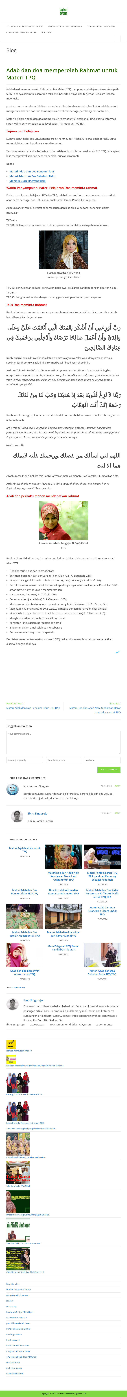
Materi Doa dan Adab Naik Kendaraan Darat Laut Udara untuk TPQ (63, 876)
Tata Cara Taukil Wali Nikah (18, 1186)
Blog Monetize (13, 1284)
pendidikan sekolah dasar (18, 1323)
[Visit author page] (12, 1004)
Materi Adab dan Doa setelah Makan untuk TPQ (25, 933)
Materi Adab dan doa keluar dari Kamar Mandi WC (63, 933)
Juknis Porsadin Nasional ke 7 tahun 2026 (25, 1123)
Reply (118, 786)
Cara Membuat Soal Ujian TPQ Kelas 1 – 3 (25, 1272)
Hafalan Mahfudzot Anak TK (19, 1050)
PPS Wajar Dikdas (14, 1334)
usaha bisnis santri (14, 1373)
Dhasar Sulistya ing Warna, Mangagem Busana (27, 1214)
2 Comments (104, 1024)
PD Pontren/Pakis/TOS (16, 1317)
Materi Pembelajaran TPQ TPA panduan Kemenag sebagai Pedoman (102, 876)
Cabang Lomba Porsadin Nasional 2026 (24, 1094)
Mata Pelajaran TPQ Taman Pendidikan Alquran (63, 947)
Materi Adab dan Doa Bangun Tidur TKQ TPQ (24, 891)
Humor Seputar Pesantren (18, 1289)
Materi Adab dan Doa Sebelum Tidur (32, 176)
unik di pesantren (14, 1368)
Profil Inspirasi (13, 1340)
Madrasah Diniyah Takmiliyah (19, 1312)
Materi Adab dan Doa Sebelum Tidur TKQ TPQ (102, 972)
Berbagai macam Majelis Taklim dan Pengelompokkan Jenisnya (35, 1065)
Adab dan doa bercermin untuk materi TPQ (24, 972)
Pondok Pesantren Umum (18, 1328)
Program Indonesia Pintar (18, 1351)
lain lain (9, 1300)
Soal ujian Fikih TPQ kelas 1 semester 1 (24, 1243)
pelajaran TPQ (18, 987)
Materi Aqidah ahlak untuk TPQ (24, 849)
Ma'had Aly (11, 1306)
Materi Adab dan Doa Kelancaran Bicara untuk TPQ (102, 911)
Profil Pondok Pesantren (17, 1345)
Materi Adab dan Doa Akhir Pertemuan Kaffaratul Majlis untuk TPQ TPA (102, 893)
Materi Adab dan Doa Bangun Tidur (31, 171)
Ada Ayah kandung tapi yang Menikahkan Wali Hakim (30, 1128)
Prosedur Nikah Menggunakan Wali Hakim (25, 1157)
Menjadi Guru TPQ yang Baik (27, 181)
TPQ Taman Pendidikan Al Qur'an (70, 1024)
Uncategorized (13, 1362)
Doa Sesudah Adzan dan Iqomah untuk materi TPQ (63, 891)
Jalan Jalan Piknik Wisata (17, 1295)
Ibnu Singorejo (37, 813)
